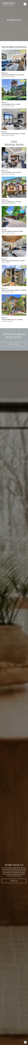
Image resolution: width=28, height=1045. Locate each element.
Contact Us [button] (14, 880)
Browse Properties (14, 344)
